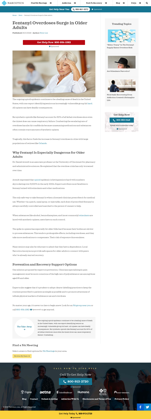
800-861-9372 (82, 9)
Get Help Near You (59, 9)
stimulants (84, 215)
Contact (34, 399)
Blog (118, 3)
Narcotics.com (14, 407)
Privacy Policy (122, 399)
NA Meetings (49, 351)
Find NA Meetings (39, 3)
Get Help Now (54, 42)
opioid (37, 180)
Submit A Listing (49, 399)
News (20, 15)
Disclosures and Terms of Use (97, 399)
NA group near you (82, 305)
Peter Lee (44, 33)
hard (90, 103)
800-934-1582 (22, 309)
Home (14, 15)
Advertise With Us (70, 399)
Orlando (43, 143)
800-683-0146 (123, 120)
